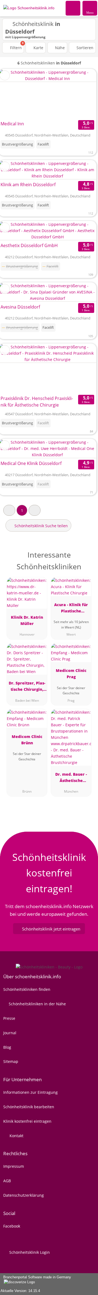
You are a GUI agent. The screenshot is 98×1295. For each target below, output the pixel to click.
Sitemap (10, 1061)
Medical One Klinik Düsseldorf (31, 463)
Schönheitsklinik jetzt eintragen (51, 929)
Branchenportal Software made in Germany (35, 1280)
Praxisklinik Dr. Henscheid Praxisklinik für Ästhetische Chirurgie (37, 401)
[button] (9, 510)
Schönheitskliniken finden (26, 989)
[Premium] (86, 556)
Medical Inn (12, 124)
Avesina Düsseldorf (20, 307)
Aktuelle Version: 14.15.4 (20, 1291)
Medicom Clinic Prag (71, 673)
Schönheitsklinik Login (29, 1252)
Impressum (13, 1166)
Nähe (59, 47)
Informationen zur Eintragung (30, 1092)
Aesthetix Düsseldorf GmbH (29, 245)
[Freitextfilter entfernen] (73, 8)
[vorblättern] (82, 93)
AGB (7, 1180)
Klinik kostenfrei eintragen (27, 1121)
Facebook (11, 1226)
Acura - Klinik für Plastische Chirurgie (71, 608)
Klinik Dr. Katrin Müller (27, 620)
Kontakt (15, 1135)
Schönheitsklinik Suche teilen (40, 525)
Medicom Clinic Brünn (27, 739)
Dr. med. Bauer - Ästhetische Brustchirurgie (71, 778)
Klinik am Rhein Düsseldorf (28, 185)
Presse (9, 1018)
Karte (37, 47)
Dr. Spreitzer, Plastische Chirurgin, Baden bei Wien (27, 687)
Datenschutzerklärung (23, 1195)
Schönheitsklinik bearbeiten (28, 1106)
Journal (9, 1032)
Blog (7, 1047)
